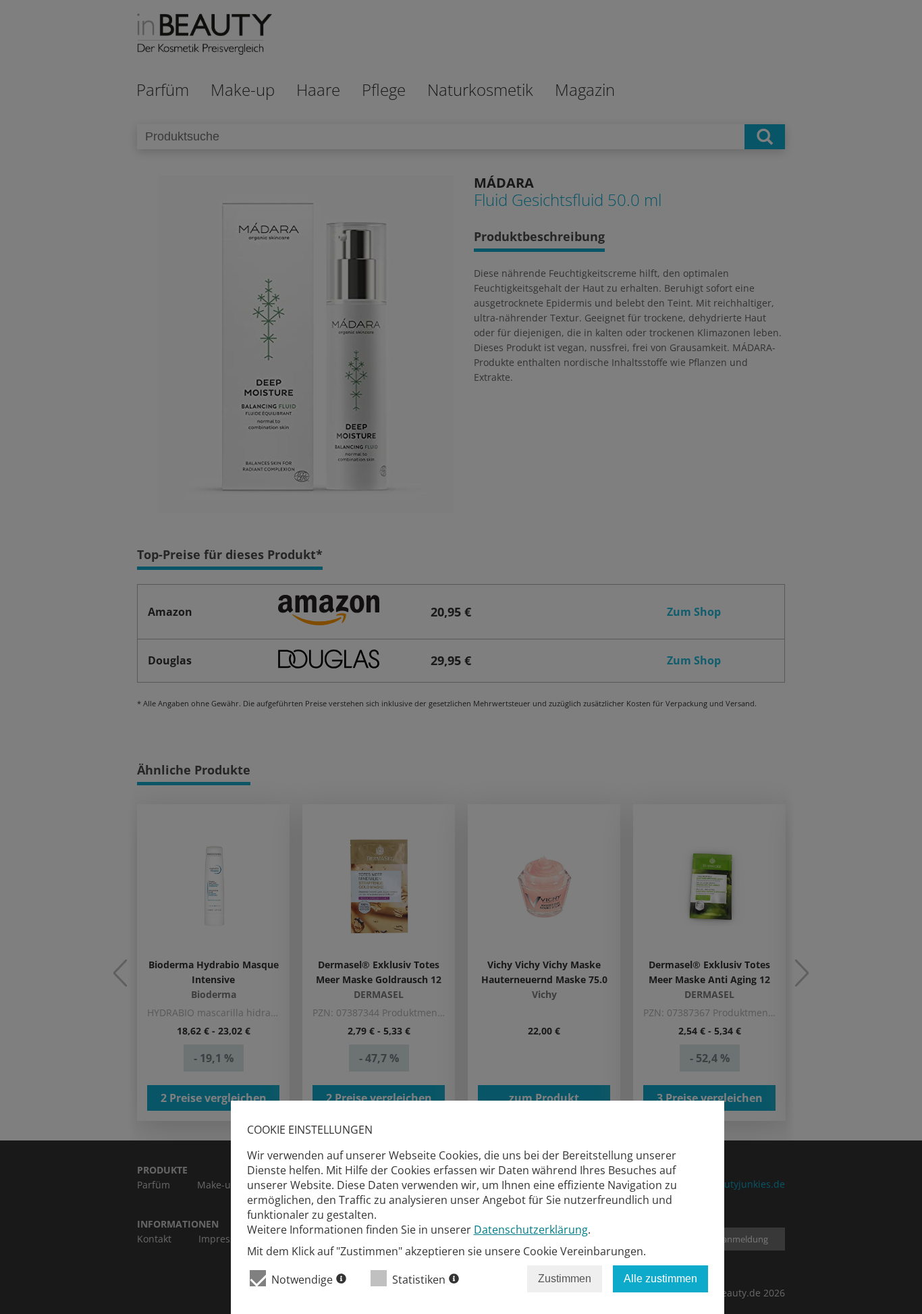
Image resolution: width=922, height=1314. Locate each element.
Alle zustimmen (660, 1278)
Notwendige (302, 1279)
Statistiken (418, 1279)
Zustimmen (564, 1278)
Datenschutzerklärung (531, 1229)
